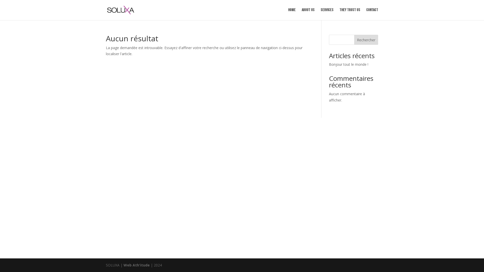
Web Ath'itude (137, 265)
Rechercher (366, 40)
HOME (292, 10)
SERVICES (327, 10)
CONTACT (372, 10)
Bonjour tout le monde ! (348, 64)
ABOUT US (308, 10)
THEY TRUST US (350, 10)
